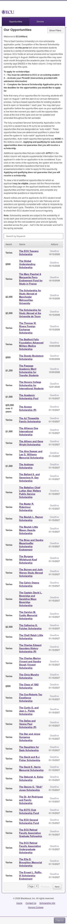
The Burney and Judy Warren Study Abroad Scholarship (31, 572)
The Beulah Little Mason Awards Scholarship (28, 530)
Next (57, 886)
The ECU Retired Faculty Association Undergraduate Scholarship (30, 847)
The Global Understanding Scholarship (27, 264)
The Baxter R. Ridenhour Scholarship (26, 507)
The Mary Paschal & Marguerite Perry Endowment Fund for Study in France (31, 278)
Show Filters (55, 30)
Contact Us (31, 902)
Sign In (59, 920)
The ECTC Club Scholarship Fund (29, 811)
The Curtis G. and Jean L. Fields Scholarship (29, 711)
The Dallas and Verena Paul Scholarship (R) (27, 724)
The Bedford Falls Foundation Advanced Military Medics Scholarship (31, 344)
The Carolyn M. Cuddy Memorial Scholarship (28, 615)
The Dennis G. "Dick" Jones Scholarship (31, 788)
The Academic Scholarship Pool (28, 396)
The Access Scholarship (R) (27, 408)
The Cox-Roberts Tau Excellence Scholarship (30, 697)
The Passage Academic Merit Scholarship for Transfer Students (29, 370)
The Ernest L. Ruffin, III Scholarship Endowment (30, 875)
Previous (45, 886)
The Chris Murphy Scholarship (29, 676)
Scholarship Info (47, 902)
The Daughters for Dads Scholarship (29, 748)
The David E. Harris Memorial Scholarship (31, 768)
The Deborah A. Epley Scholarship (31, 778)
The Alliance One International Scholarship (28, 431)
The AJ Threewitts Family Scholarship (30, 419)
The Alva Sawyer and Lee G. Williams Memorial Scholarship (31, 454)
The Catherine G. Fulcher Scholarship (30, 626)
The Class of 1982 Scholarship (29, 686)
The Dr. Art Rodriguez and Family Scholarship (31, 800)
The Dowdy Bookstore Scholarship (31, 357)
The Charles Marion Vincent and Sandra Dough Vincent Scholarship (30, 662)
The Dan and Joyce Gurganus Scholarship (29, 737)
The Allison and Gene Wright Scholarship (31, 443)
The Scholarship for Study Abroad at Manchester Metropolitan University (30, 297)
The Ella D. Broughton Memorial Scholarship (30, 862)
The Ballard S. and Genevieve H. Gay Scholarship (29, 477)
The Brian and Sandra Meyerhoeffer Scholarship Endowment (31, 544)
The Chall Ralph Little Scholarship (31, 636)
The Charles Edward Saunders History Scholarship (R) (30, 648)
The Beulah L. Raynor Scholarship (31, 518)
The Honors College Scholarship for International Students (31, 385)
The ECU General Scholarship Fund (29, 821)
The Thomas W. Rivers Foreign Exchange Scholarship (27, 327)
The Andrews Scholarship (26, 466)
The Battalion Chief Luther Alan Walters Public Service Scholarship (30, 492)
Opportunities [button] (15, 21)
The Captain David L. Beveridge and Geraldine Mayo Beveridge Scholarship (30, 599)
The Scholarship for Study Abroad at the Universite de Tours (30, 313)
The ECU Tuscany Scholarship (29, 252)
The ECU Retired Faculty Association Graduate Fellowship (30, 833)
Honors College (35, 907)
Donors (40, 21)
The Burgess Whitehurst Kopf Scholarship (28, 559)
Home (19, 902)
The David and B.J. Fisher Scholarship (29, 758)
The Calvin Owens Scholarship (29, 584)
